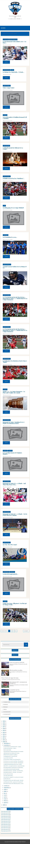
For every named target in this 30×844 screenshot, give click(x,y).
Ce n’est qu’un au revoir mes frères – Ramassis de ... (13, 761)
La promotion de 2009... (10, 237)
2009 (4, 741)
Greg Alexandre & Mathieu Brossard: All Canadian (15, 117)
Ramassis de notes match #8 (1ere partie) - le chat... (13, 783)
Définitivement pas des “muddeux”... (13, 178)
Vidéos (4, 709)
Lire (6, 62)
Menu (3, 28)
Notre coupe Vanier (8, 88)
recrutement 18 (6, 711)
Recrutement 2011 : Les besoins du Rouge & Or (18, 683)
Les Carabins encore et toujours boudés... (12, 453)
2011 (4, 738)
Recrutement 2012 (5, 827)
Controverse (6, 145)
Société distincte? (6, 778)
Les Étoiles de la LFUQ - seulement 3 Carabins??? (13, 781)
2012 (4, 736)
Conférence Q (6, 69)
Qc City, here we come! (10, 544)
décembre (6, 743)
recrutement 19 (6, 714)
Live (4, 205)
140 (15, 630)
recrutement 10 (13, 39)
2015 (4, 730)
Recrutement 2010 (6, 831)
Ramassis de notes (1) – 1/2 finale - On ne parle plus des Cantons (15, 514)
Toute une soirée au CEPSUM (17, 662)
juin (5, 793)
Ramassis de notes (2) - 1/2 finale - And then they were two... (14, 484)
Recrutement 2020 (6, 814)
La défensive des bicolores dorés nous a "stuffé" (15, 361)
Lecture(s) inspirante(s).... (10, 574)
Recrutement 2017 (6, 819)
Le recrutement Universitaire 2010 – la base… (14, 42)
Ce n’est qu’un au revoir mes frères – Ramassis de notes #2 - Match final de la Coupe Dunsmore (15, 298)
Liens (12, 69)
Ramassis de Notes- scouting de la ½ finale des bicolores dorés (14, 422)
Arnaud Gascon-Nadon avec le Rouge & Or (15, 267)
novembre (6, 745)
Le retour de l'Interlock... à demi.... (13, 72)
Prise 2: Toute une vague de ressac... (10, 678)
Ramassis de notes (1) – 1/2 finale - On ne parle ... (12, 772)
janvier (5, 802)
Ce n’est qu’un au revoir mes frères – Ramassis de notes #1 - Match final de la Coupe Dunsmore (15, 330)
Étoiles (5, 115)
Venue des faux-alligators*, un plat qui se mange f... (13, 777)
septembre (6, 787)
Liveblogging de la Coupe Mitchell (13, 208)
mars (5, 798)
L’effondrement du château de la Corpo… (13, 148)
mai (5, 795)
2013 (4, 734)
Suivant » (26, 630)
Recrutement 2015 (5, 822)
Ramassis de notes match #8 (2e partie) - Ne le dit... (13, 780)
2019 (4, 723)
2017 (4, 726)
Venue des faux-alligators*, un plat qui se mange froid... (15, 604)
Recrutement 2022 (6, 811)
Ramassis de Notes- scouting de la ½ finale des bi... (13, 767)
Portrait (12, 571)
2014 (4, 732)
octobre (6, 785)
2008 (4, 804)
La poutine (5, 39)
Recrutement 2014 (6, 824)
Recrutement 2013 (5, 826)
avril (5, 797)
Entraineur (6, 571)
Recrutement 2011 (5, 829)
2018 (4, 724)
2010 (4, 739)
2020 (4, 721)
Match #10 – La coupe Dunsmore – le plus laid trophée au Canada (14, 392)
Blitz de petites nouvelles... (16, 670)
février (5, 800)
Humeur (10, 450)
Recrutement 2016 (5, 821)
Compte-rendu (6, 85)
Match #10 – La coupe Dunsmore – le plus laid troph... (14, 765)
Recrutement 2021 (5, 813)
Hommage (5, 235)
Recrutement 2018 (6, 818)
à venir (5, 389)
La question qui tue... (15, 689)
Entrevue (5, 706)
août (5, 789)
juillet (5, 791)
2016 (4, 728)
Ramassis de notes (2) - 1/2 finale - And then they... (13, 770)
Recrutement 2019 (6, 816)
